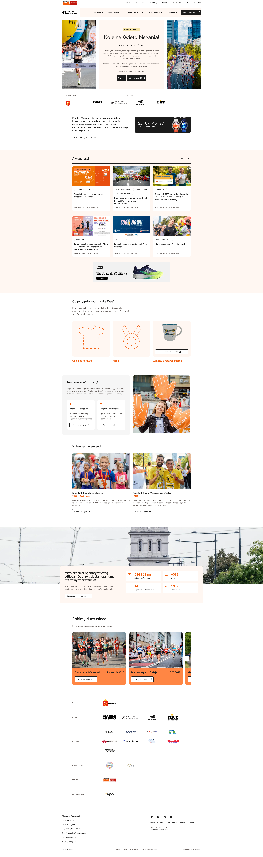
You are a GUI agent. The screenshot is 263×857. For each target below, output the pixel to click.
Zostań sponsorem (187, 822)
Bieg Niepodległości (69, 837)
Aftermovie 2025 (137, 78)
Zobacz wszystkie (179, 158)
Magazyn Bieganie (69, 841)
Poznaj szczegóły (79, 425)
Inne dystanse (113, 12)
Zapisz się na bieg (189, 12)
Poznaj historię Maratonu (83, 137)
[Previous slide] (76, 658)
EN (180, 2)
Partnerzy (153, 2)
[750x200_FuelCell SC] (131, 282)
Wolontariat (140, 2)
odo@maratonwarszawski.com (159, 829)
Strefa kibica (172, 12)
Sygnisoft (198, 849)
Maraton (97, 12)
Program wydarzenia (135, 12)
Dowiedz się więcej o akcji (77, 596)
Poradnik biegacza (155, 12)
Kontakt (165, 2)
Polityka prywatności (67, 849)
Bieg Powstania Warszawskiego (74, 833)
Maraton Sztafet (68, 820)
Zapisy (121, 78)
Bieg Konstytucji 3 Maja (71, 829)
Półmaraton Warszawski (71, 816)
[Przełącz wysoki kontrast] (187, 3)
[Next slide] (186, 658)
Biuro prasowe (171, 822)
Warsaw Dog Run (68, 824)
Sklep (125, 2)
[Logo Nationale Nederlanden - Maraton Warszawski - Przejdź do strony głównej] (70, 2)
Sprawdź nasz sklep (170, 352)
